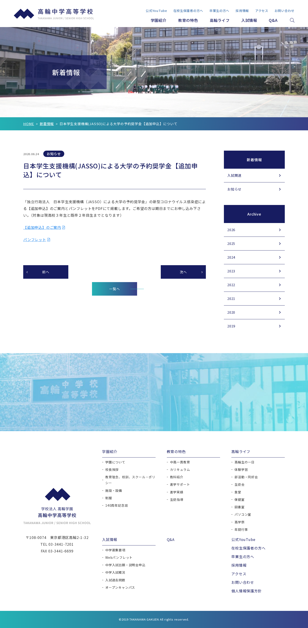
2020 (231, 312)
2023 (231, 271)
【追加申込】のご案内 (42, 227)
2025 (231, 243)
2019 (231, 326)
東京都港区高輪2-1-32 (69, 537)
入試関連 (234, 175)
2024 (231, 257)
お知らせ (234, 189)
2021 (231, 298)
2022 (231, 284)
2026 (231, 229)
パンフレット (34, 239)
